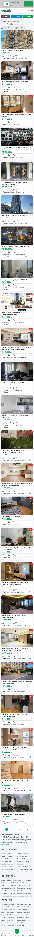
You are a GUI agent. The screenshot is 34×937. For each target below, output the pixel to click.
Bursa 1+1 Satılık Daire (7, 920)
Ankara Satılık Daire (22, 866)
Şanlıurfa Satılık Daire (7, 856)
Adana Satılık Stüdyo (23, 909)
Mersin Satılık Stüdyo (7, 922)
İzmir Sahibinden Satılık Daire (25, 888)
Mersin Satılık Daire (22, 856)
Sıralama (17, 16)
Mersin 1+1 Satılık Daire (23, 922)
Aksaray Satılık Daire (7, 869)
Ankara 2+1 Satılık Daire (7, 917)
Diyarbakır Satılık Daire (7, 864)
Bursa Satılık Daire (22, 864)
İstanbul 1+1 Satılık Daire (24, 904)
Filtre (6, 16)
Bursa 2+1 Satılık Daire (23, 920)
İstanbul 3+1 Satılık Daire (24, 907)
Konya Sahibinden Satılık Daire (9, 890)
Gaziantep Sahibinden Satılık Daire (25, 880)
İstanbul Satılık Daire (23, 872)
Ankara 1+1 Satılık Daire (23, 915)
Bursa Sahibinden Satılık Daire (9, 888)
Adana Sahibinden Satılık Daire (25, 885)
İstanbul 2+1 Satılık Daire (8, 907)
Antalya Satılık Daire (7, 866)
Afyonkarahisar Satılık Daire (25, 869)
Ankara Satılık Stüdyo (7, 915)
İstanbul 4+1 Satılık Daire (8, 909)
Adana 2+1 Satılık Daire (23, 912)
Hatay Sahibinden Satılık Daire (25, 893)
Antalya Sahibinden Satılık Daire (25, 896)
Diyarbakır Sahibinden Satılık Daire (25, 883)
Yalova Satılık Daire (6, 853)
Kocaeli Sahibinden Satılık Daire (9, 893)
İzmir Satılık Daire (6, 861)
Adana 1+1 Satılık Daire (7, 912)
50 (27, 829)
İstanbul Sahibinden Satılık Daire (9, 896)
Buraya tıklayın (28, 3)
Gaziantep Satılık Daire (23, 861)
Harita (29, 16)
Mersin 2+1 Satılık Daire (7, 925)
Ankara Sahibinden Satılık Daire (9, 880)
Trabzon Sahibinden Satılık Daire (9, 883)
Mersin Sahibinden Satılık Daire (25, 890)
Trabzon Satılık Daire (23, 853)
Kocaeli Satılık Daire (23, 858)
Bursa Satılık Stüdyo (23, 917)
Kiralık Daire (20, 925)
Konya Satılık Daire (6, 858)
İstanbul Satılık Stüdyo (7, 904)
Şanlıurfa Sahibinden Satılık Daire (9, 885)
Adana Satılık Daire (6, 872)
